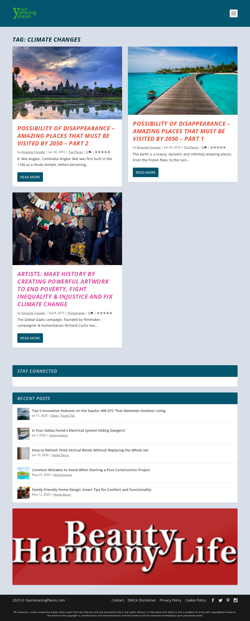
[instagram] (236, 600)
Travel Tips (67, 415)
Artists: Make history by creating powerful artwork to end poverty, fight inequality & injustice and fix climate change (65, 289)
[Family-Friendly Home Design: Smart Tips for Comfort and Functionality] (23, 493)
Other (55, 415)
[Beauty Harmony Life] (125, 583)
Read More (30, 177)
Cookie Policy (195, 600)
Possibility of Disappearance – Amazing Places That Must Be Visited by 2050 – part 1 (181, 131)
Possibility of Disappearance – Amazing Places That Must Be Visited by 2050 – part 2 (66, 135)
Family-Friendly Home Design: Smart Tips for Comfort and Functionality (91, 489)
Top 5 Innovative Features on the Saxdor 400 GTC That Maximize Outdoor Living (99, 410)
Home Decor (60, 455)
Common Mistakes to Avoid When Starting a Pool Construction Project (91, 470)
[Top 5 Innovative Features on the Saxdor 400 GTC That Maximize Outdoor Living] (23, 414)
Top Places (75, 152)
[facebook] (213, 600)
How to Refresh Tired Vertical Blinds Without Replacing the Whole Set (90, 450)
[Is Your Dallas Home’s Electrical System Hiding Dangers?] (23, 434)
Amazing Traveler (33, 152)
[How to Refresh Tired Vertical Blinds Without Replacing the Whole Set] (23, 453)
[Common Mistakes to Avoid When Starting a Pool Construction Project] (23, 473)
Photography (76, 313)
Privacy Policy (170, 600)
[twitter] (220, 600)
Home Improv (58, 435)
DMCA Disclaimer (142, 600)
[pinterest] (228, 600)
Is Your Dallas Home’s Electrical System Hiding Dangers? (78, 430)
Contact (118, 600)
